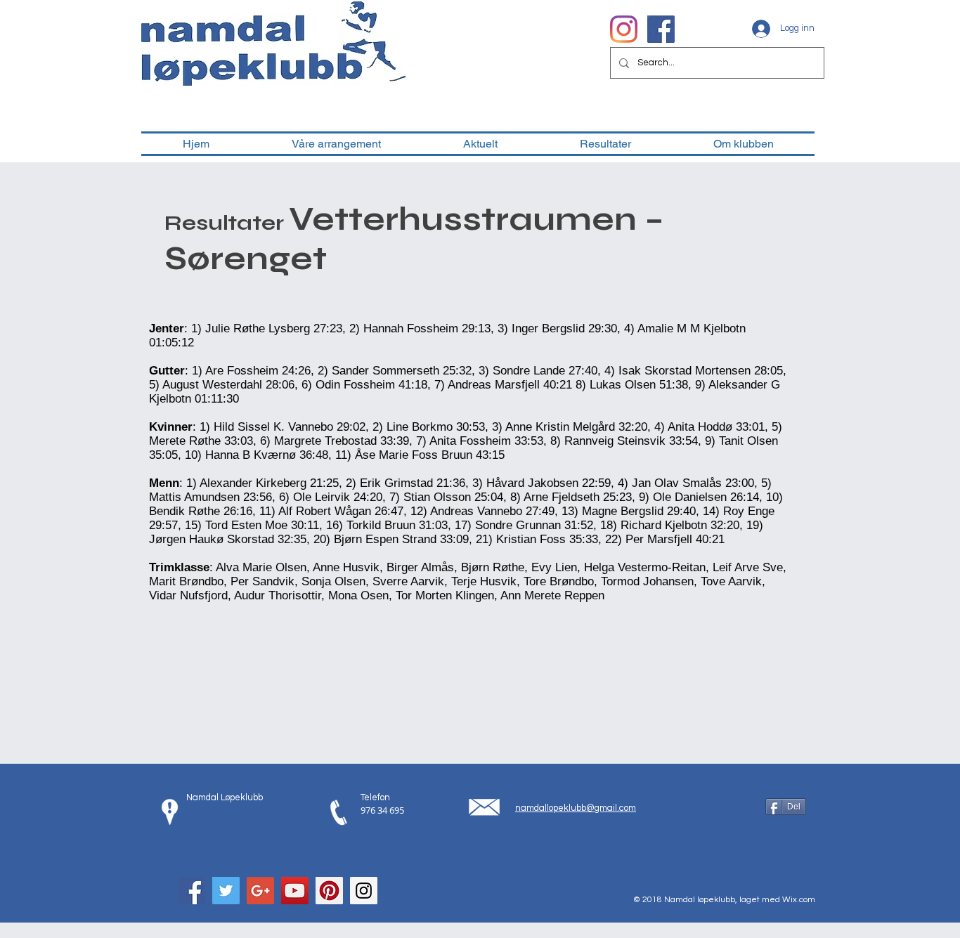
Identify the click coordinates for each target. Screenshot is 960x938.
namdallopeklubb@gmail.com (575, 808)
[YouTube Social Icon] (295, 890)
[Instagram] (623, 29)
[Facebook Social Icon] (191, 890)
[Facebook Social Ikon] (661, 29)
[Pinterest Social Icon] (329, 890)
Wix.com (798, 899)
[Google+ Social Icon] (260, 890)
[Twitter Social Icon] (226, 890)
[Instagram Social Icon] (363, 890)
